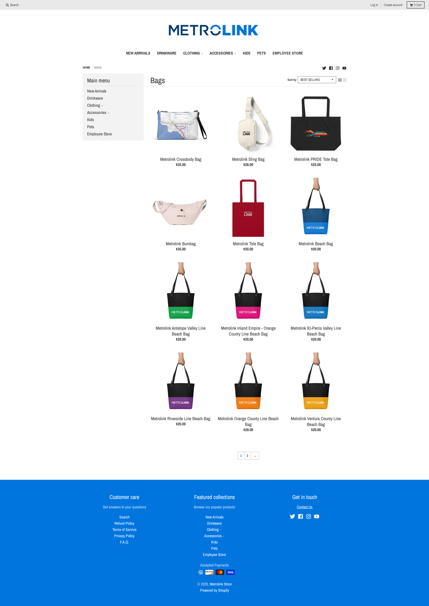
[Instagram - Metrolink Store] (338, 67)
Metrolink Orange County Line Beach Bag (248, 421)
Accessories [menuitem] (221, 53)
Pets (90, 127)
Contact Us (304, 507)
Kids (90, 119)
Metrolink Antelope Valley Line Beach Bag (181, 331)
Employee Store (99, 134)
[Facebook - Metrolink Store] (331, 67)
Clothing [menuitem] (191, 53)
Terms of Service (124, 529)
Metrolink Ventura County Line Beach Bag (316, 421)
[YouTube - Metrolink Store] (344, 67)
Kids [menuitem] (246, 53)
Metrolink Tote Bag (248, 244)
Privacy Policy (124, 535)
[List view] (344, 79)
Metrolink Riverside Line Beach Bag (180, 418)
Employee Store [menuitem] (288, 53)
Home (86, 67)
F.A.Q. (124, 542)
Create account (393, 4)
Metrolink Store (221, 584)
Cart (417, 4)
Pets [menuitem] (261, 53)
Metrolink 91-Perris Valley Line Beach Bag (316, 331)
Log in (374, 4)
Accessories (96, 112)
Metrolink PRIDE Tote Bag (316, 159)
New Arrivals (96, 91)
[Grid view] (340, 79)
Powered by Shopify (214, 590)
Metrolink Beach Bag (316, 244)
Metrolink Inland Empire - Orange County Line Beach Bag (248, 331)
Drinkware (95, 98)
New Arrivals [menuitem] (138, 53)
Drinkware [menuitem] (167, 53)
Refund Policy (124, 523)
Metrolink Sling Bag (248, 159)
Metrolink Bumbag (181, 244)
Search (124, 517)
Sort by (292, 80)
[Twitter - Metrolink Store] (324, 67)
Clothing (93, 105)
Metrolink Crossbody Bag (180, 159)
